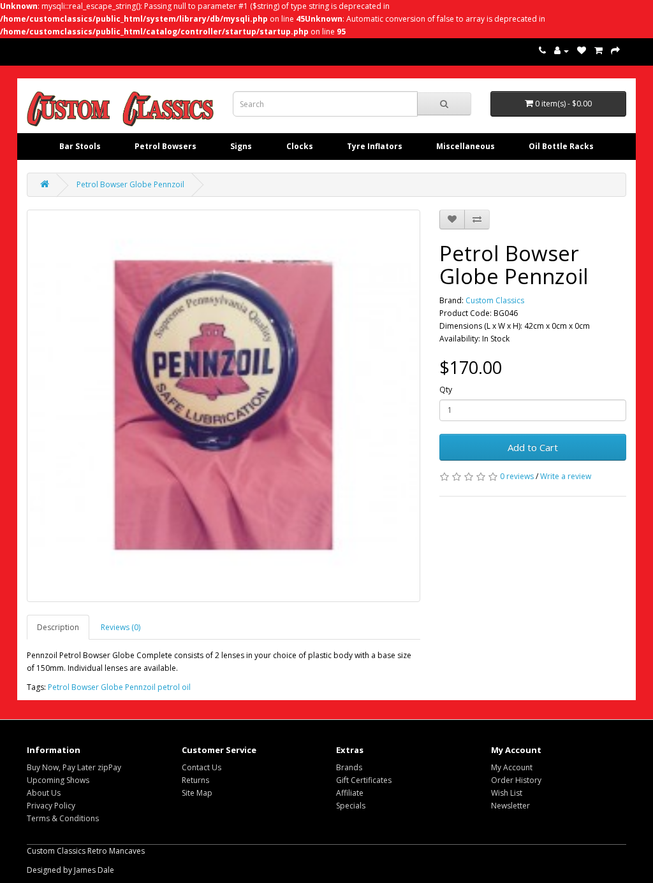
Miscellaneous (465, 146)
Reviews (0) (120, 627)
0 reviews (517, 476)
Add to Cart (533, 447)
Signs (241, 146)
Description (58, 627)
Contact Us (201, 767)
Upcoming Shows (58, 780)
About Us (44, 792)
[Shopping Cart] (598, 50)
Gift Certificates (364, 780)
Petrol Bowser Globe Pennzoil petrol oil (119, 687)
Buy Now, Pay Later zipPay (74, 767)
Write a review (565, 476)
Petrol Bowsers (165, 146)
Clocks (299, 146)
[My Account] (561, 50)
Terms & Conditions (63, 818)
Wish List (506, 792)
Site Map (197, 792)
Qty (445, 389)
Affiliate (349, 792)
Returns (195, 780)
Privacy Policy (51, 805)
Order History (516, 780)
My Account (511, 767)
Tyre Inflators (374, 146)
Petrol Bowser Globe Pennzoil (130, 184)
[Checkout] (615, 50)
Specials (350, 805)
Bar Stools (80, 146)
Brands (349, 767)
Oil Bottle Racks (561, 146)
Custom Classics (495, 300)
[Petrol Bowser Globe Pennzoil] (223, 406)
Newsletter (510, 805)
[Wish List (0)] (581, 50)
